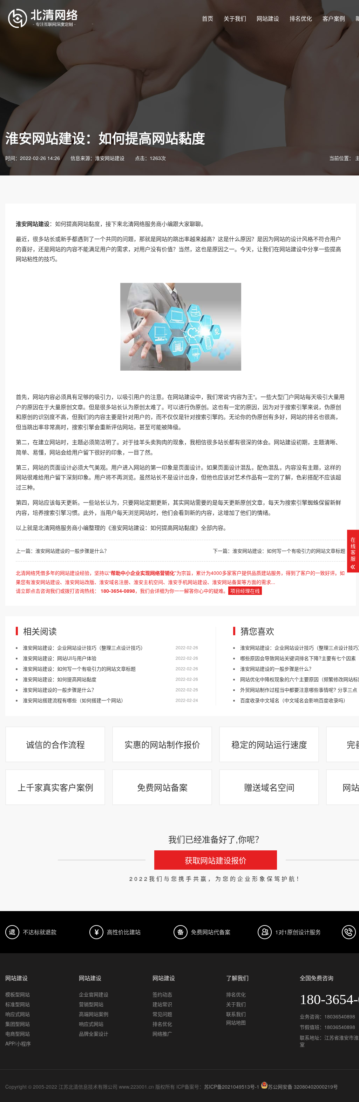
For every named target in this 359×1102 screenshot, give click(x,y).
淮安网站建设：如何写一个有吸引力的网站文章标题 (79, 668)
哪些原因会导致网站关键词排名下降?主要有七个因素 (298, 658)
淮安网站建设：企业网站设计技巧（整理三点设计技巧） (84, 647)
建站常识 (162, 1004)
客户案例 (334, 18)
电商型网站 (17, 1033)
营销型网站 (91, 1004)
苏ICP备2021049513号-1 (231, 1086)
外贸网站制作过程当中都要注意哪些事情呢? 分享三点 (298, 689)
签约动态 (162, 994)
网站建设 (268, 18)
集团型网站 (17, 1023)
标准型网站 (17, 1004)
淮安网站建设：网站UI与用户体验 (59, 658)
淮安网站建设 (109, 157)
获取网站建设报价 (215, 860)
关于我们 (235, 18)
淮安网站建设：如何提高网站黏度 (59, 679)
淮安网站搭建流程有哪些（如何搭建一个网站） (74, 700)
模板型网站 (17, 994)
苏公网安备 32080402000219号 (303, 1086)
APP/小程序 (18, 1043)
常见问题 (162, 1013)
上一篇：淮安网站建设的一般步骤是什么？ (62, 550)
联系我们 (236, 1013)
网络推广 (162, 1033)
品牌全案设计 (93, 1033)
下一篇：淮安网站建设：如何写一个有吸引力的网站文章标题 (279, 550)
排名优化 (301, 18)
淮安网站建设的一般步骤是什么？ (59, 689)
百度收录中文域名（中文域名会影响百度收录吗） (294, 700)
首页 (207, 18)
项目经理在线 (245, 590)
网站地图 (236, 1022)
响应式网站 (17, 1013)
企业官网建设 (93, 994)
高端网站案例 (93, 1013)
